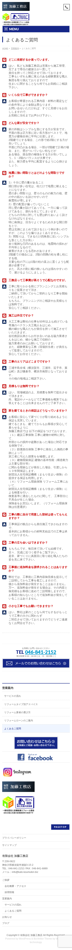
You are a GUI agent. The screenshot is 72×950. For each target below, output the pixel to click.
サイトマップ (9, 845)
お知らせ (7, 917)
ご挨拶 (5, 880)
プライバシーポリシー (14, 837)
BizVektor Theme (43, 938)
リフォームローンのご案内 (18, 720)
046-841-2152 (40, 652)
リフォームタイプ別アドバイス (21, 704)
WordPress (25, 938)
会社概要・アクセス (15, 886)
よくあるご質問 (12, 728)
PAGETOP (60, 827)
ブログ (5, 923)
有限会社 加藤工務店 (31, 935)
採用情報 (9, 892)
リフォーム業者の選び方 (17, 712)
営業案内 (7, 687)
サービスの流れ (12, 696)
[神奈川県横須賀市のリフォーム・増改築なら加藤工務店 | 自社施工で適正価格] (16, 6)
